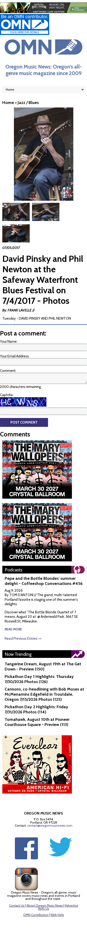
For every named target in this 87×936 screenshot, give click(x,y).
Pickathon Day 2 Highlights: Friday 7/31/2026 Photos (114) (36, 709)
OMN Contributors (35, 915)
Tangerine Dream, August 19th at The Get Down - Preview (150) (43, 666)
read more (13, 629)
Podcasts (13, 570)
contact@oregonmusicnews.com (49, 825)
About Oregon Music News (44, 905)
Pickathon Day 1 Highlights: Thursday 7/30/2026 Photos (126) (39, 679)
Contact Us (16, 905)
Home (8, 102)
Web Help (57, 915)
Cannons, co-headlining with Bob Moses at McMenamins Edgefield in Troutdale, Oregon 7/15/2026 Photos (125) (44, 694)
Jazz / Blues (28, 102)
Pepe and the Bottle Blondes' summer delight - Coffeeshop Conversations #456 (44, 581)
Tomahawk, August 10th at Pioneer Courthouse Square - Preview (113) (37, 722)
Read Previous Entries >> (23, 638)
